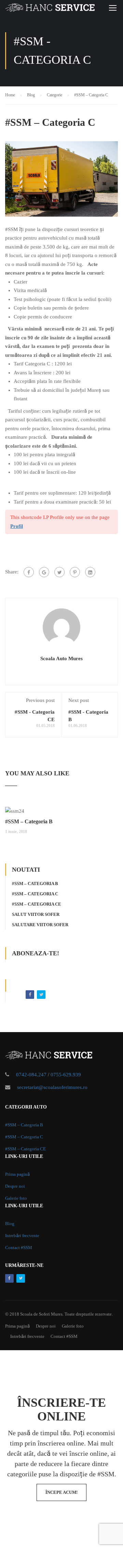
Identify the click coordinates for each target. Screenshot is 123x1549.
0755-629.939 (66, 1074)
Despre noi (15, 1186)
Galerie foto (16, 1198)
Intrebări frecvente (22, 1235)
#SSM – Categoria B (29, 821)
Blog (9, 1223)
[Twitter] (59, 572)
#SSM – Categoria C (35, 893)
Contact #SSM (18, 1247)
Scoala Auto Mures (61, 658)
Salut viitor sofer (35, 914)
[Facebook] (29, 572)
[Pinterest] (75, 572)
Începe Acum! (61, 1492)
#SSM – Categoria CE (36, 904)
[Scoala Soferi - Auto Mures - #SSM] (50, 9)
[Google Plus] (44, 572)
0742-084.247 (31, 1074)
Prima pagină (17, 1174)
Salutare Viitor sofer (40, 924)
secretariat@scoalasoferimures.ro (52, 1087)
